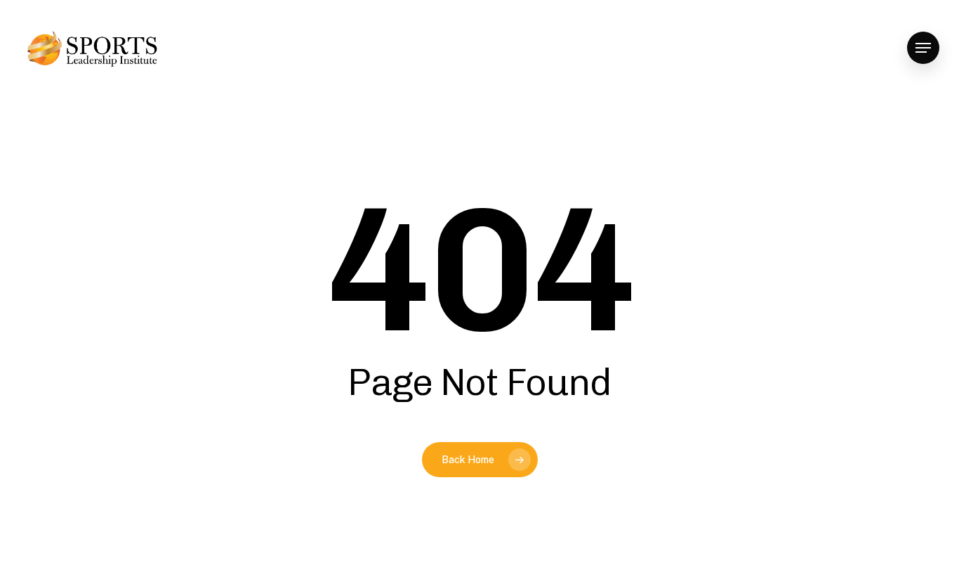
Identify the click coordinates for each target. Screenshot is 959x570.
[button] (923, 48)
